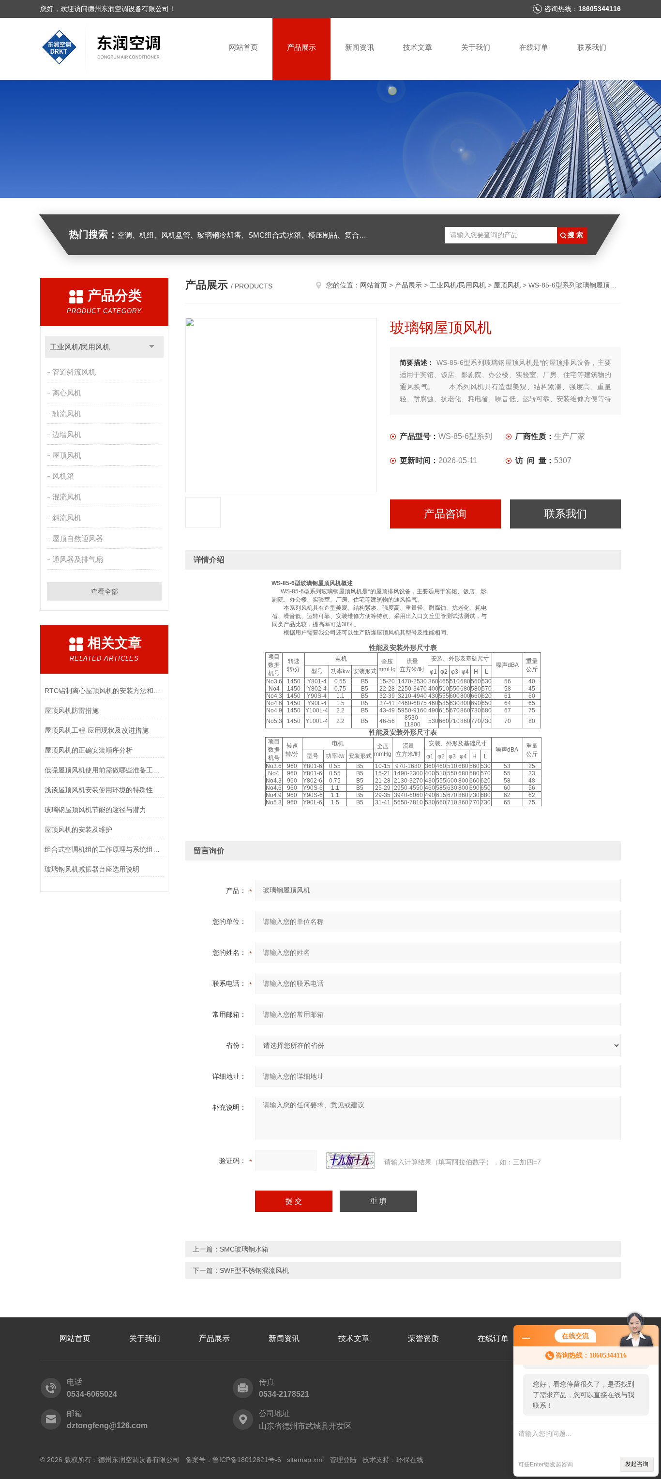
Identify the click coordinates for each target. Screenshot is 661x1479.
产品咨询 (445, 514)
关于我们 (475, 47)
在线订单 (533, 47)
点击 (152, 347)
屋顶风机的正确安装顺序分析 (89, 750)
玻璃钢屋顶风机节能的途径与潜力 (95, 810)
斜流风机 (66, 517)
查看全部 (104, 591)
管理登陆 (343, 1460)
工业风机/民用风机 (80, 347)
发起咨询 (636, 1464)
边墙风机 (66, 434)
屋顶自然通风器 (77, 538)
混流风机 (66, 497)
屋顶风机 (66, 455)
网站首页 (243, 47)
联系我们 (591, 47)
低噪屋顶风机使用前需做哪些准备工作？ (104, 770)
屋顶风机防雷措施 (72, 710)
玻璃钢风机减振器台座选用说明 (92, 869)
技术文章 (417, 47)
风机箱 (63, 476)
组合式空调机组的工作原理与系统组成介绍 (104, 849)
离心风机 (66, 393)
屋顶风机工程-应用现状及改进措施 (97, 730)
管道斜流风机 (74, 372)
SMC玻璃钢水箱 (244, 1249)
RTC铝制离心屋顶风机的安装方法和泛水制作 (104, 690)
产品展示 (301, 47)
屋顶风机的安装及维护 (78, 829)
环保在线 (409, 1460)
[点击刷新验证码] (350, 1160)
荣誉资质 (423, 1338)
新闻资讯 (359, 47)
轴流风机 (66, 413)
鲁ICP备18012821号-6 (246, 1460)
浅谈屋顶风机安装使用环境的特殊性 (99, 790)
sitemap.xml (305, 1460)
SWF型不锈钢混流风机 (254, 1270)
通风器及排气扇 (77, 559)
